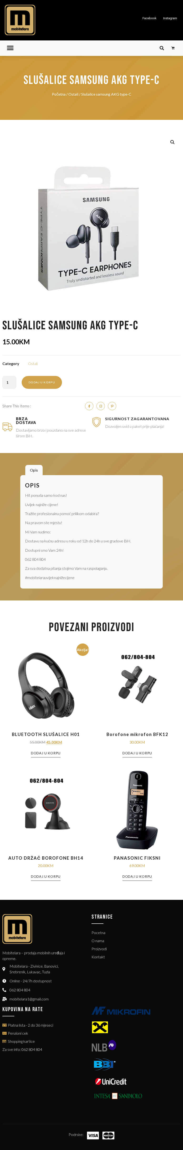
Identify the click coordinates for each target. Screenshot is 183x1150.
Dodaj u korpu (42, 382)
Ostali (73, 94)
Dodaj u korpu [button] (46, 753)
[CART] (173, 48)
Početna (59, 94)
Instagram (170, 18)
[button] (10, 48)
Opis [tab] (34, 470)
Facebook (149, 18)
